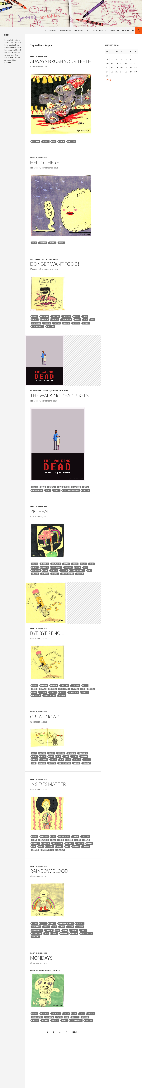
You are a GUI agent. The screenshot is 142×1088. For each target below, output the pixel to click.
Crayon (61, 753)
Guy (58, 756)
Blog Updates (50, 30)
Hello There (44, 162)
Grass (66, 564)
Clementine (64, 487)
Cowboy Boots (66, 923)
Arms (34, 923)
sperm (61, 243)
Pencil (91, 689)
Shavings (36, 695)
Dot (34, 840)
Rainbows (36, 933)
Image (35, 168)
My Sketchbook (99, 30)
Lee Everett (37, 490)
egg (34, 243)
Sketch (86, 323)
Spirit (64, 1020)
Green (75, 564)
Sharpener (73, 692)
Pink (92, 320)
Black (34, 316)
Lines (85, 316)
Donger (44, 316)
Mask (34, 760)
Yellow (71, 141)
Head (83, 564)
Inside (69, 840)
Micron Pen (66, 320)
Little (35, 320)
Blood (52, 923)
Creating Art (46, 716)
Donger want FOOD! (54, 264)
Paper (77, 320)
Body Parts (64, 836)
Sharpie (76, 323)
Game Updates (65, 30)
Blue (43, 487)
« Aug (108, 80)
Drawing (66, 316)
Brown (52, 487)
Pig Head (40, 511)
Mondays (41, 958)
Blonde (44, 836)
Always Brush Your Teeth (60, 61)
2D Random (114, 30)
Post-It (33, 56)
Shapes (66, 323)
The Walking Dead (59, 391)
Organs (80, 843)
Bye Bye (54, 685)
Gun (51, 756)
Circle (75, 836)
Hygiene (35, 141)
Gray (86, 487)
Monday (49, 1017)
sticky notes (37, 326)
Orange (68, 567)
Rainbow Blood (77, 570)
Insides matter (48, 784)
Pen (85, 320)
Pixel (48, 490)
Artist (42, 753)
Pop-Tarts (35, 259)
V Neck (76, 763)
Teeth (61, 141)
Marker (44, 320)
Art (34, 753)
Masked (55, 320)
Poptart (36, 323)
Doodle (55, 316)
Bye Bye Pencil (47, 633)
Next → (75, 1032)
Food (76, 316)
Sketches (42, 56)
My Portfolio (128, 30)
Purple (46, 141)
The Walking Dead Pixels (59, 395)
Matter (46, 843)
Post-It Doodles (81, 30)
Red (53, 141)
